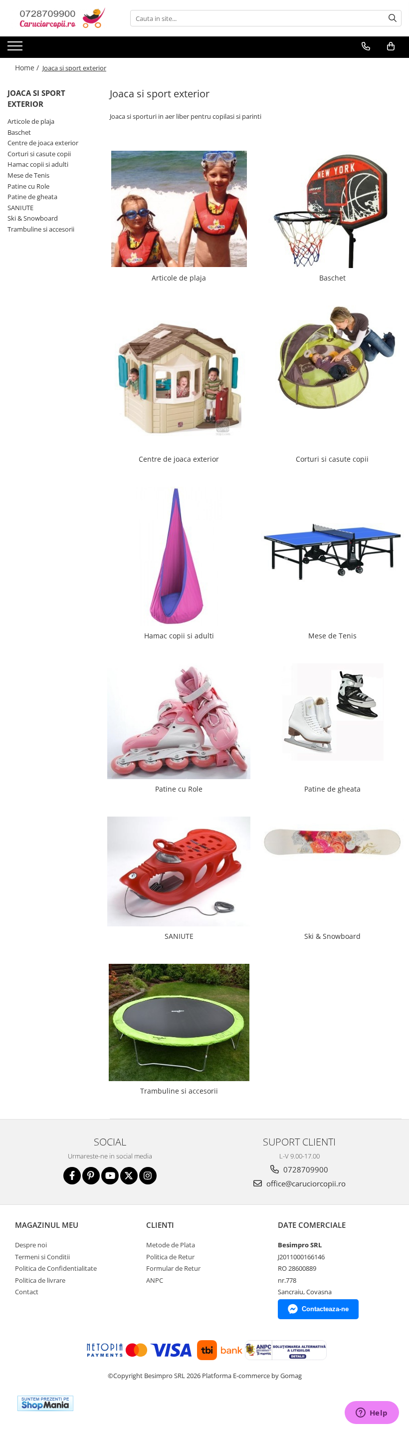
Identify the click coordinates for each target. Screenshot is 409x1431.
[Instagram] (148, 1175)
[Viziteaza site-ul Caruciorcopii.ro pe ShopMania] (45, 1403)
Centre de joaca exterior (42, 142)
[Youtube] (110, 1175)
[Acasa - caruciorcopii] (57, 18)
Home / (28, 67)
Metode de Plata (170, 1244)
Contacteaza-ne (325, 1309)
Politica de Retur (170, 1256)
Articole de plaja (30, 121)
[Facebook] (72, 1175)
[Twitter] (129, 1175)
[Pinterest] (91, 1175)
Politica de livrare (40, 1280)
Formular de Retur (173, 1268)
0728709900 (304, 1169)
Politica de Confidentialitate (56, 1268)
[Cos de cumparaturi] (391, 46)
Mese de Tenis (28, 175)
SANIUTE (20, 207)
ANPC (154, 1280)
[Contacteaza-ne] (366, 46)
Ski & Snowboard (32, 218)
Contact (26, 1291)
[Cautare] (393, 18)
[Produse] (16, 48)
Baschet (19, 132)
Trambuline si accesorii (40, 229)
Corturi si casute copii (39, 153)
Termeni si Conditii (42, 1256)
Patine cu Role (28, 186)
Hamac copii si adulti (37, 164)
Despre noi (31, 1244)
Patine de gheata (32, 196)
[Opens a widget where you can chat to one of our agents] (371, 1413)
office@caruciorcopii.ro (305, 1183)
